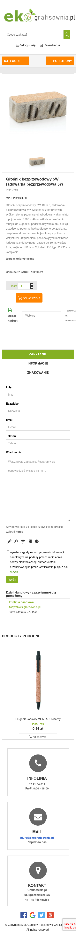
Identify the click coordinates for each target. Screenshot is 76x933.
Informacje (38, 363)
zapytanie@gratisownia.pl (25, 607)
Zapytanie (38, 354)
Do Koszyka (39, 736)
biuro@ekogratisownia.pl (37, 838)
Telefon (11, 436)
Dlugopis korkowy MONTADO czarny (38, 719)
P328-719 (12, 190)
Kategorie (13, 61)
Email (9, 420)
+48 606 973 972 (26, 612)
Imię (8, 387)
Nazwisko (12, 403)
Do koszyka (31, 298)
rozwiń (14, 572)
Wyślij (12, 579)
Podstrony (62, 61)
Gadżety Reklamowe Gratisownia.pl (49, 925)
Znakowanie (38, 372)
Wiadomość (14, 452)
